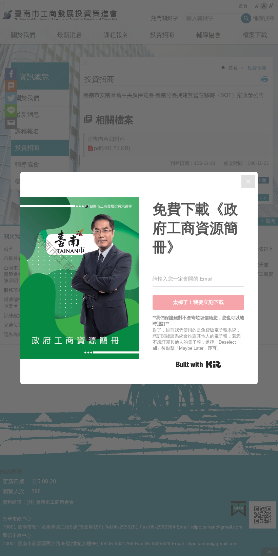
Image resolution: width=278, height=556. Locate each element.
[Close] (248, 181)
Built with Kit (198, 364)
